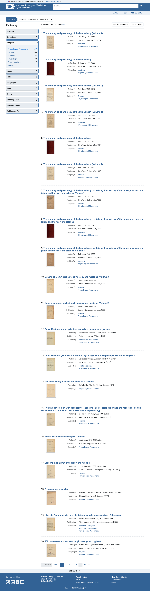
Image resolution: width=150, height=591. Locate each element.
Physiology (12, 59)
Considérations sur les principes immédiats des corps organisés (77, 329)
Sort (120, 24)
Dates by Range (13, 105)
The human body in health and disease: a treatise (69, 381)
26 (89, 565)
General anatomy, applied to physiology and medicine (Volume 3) (77, 277)
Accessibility (116, 580)
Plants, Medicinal (85, 366)
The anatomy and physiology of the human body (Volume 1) (73, 33)
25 (85, 565)
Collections (11, 37)
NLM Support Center (119, 577)
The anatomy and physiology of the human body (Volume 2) (73, 85)
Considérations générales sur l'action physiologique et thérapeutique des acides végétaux (90, 355)
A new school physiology (57, 489)
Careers (114, 582)
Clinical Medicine (14, 62)
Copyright (11, 94)
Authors (10, 71)
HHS (76, 588)
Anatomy (81, 44)
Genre (9, 88)
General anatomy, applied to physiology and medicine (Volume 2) (77, 303)
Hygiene (82, 421)
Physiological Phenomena (88, 46)
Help (125, 13)
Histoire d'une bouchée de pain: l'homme (65, 436)
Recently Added (13, 100)
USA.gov (82, 588)
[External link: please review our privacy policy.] (8, 582)
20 (136, 24)
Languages (11, 83)
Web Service (136, 13)
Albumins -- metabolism (88, 528)
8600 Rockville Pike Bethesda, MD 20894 (49, 580)
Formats (10, 31)
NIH (71, 588)
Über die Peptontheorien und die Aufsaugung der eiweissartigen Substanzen (83, 515)
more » (10, 65)
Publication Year (13, 111)
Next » (64, 24)
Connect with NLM (13, 577)
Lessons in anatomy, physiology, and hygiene (67, 462)
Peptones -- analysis (87, 526)
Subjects (10, 43)
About (116, 13)
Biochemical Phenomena (88, 340)
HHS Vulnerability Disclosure (87, 582)
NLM (66, 588)
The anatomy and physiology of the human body (67, 59)
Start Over (11, 19)
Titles (9, 77)
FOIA (78, 580)
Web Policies (81, 577)
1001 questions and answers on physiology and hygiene (73, 541)
